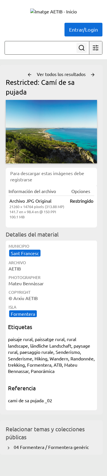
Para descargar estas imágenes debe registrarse (47, 176)
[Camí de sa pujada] (51, 131)
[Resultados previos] (29, 74)
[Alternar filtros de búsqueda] (95, 47)
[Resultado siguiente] (92, 74)
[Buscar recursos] (81, 48)
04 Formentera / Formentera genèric (50, 447)
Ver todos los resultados (62, 74)
